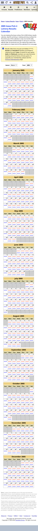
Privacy (10, 516)
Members (27, 9)
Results (10, 9)
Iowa (17, 21)
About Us (3, 516)
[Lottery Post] (19, 2)
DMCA (16, 516)
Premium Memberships (12, 59)
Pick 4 (21, 21)
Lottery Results (10, 21)
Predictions (18, 9)
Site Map (34, 516)
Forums (4, 9)
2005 (28, 65)
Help (20, 516)
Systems (34, 9)
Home (3, 21)
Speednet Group (20, 520)
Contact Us (27, 516)
